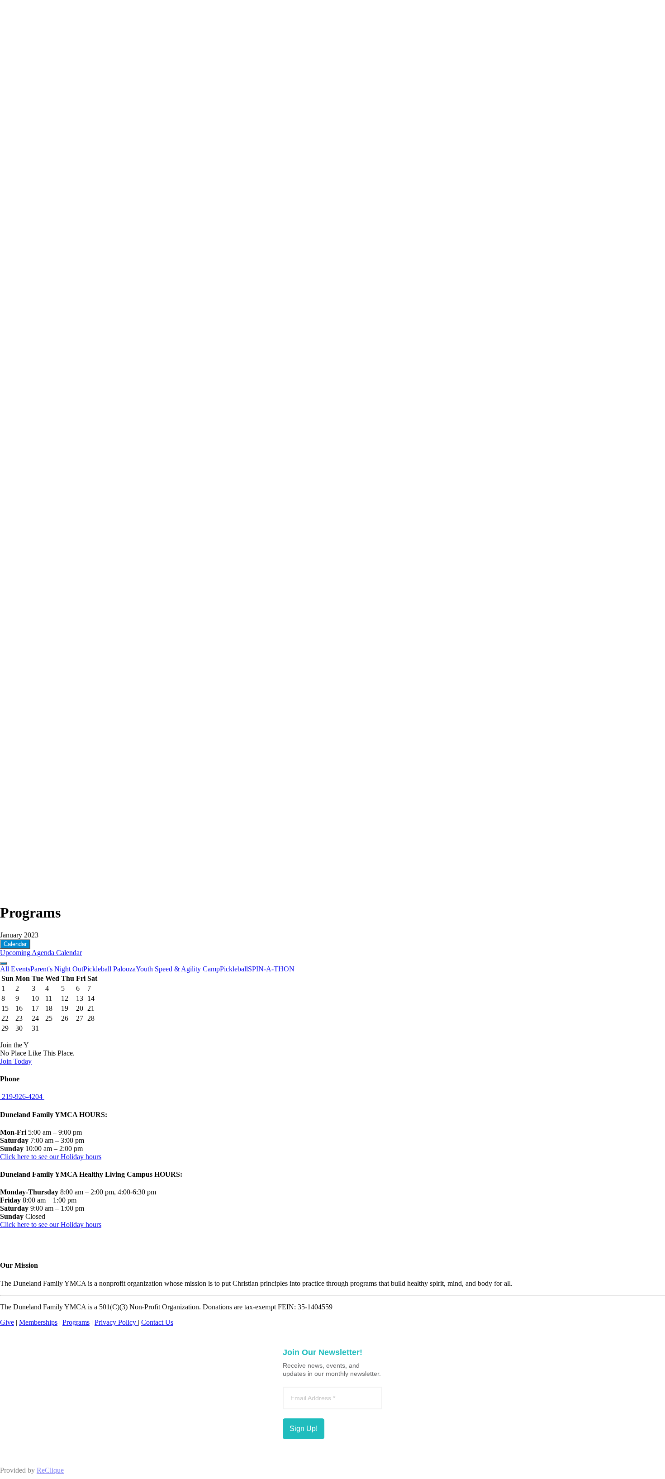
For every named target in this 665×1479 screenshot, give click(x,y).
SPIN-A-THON (271, 969)
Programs (76, 1322)
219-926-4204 (22, 1096)
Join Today (16, 1061)
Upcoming (15, 952)
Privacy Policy (116, 1322)
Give (7, 1322)
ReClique (50, 1470)
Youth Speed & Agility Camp (178, 969)
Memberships (38, 1322)
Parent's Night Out (56, 969)
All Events (15, 969)
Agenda (42, 952)
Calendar (15, 944)
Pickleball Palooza (109, 969)
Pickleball (234, 969)
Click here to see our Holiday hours (50, 1156)
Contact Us (157, 1322)
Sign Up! (304, 1428)
